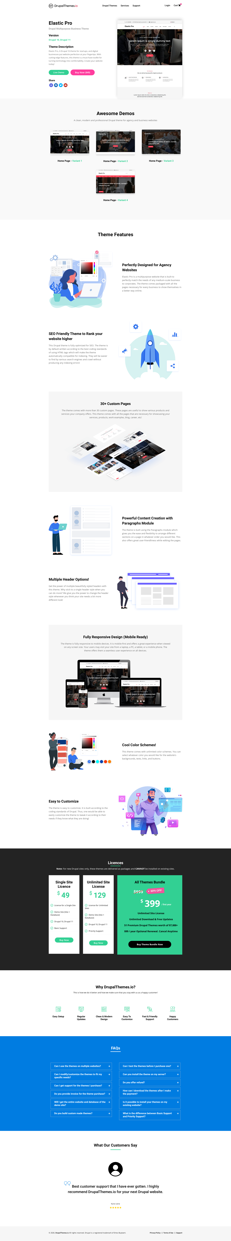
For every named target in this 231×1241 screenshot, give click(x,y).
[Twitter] (60, 85)
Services (125, 5)
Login (167, 5)
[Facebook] (56, 85)
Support (136, 5)
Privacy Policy (155, 1233)
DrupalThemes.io (62, 1233)
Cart (177, 5)
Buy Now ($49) (82, 72)
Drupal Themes (109, 5)
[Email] (65, 85)
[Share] (51, 85)
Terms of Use (168, 1233)
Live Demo (58, 72)
